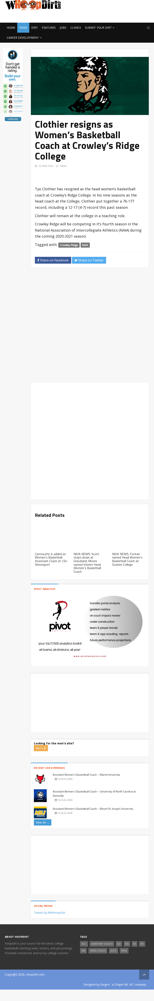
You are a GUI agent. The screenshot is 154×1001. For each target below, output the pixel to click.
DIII (83, 950)
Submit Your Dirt (98, 27)
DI (134, 944)
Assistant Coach (101, 944)
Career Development (23, 37)
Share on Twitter (90, 260)
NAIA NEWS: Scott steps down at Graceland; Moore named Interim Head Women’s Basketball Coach (87, 562)
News (23, 27)
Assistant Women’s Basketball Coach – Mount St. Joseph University (93, 808)
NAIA (85, 245)
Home (11, 27)
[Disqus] (90, 327)
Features (49, 27)
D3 (127, 944)
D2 (119, 944)
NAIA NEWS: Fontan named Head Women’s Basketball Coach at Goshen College (127, 559)
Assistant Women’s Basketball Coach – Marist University (86, 774)
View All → (42, 822)
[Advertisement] (117, 16)
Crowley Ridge (69, 245)
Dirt (34, 27)
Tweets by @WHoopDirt (49, 912)
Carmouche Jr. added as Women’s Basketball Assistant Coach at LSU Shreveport (51, 559)
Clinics (75, 27)
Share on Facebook (54, 260)
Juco (113, 950)
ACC (84, 944)
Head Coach (98, 950)
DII (142, 944)
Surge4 (104, 984)
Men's (40, 748)
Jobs (63, 27)
